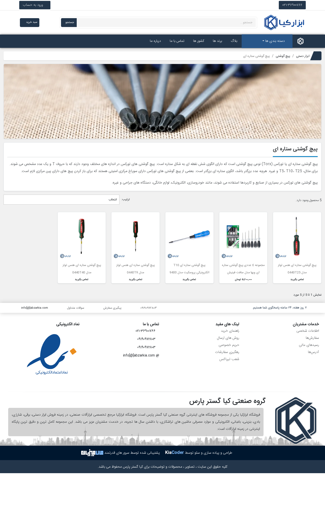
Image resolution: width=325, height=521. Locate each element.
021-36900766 (292, 5)
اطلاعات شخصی (307, 331)
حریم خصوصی (229, 345)
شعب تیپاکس (229, 359)
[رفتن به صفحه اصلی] (300, 41)
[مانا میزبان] (92, 453)
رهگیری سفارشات (227, 352)
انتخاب (112, 199)
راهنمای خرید (230, 331)
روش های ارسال (228, 338)
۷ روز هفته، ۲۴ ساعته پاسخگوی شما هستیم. (279, 307)
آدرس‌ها (313, 352)
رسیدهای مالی (309, 345)
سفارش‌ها (312, 338)
